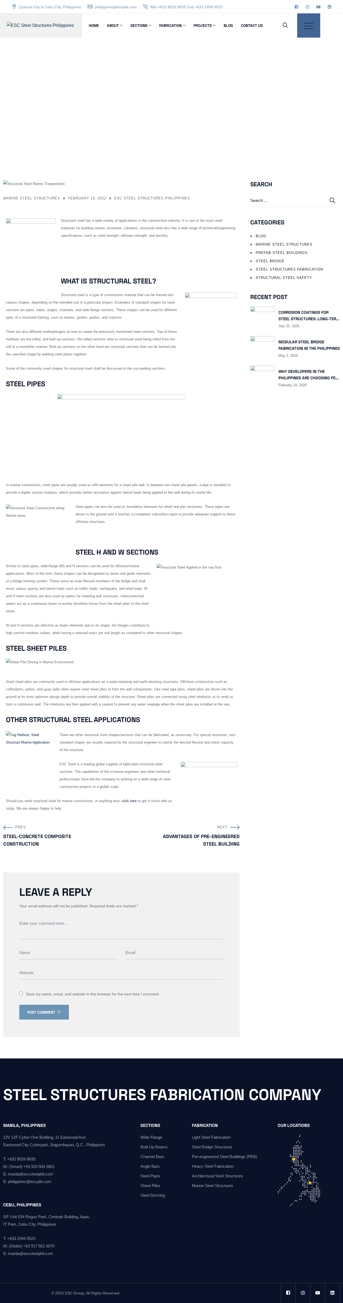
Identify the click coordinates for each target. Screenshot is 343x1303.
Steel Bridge (270, 261)
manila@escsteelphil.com (30, 1174)
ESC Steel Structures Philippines (152, 198)
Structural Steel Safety (284, 278)
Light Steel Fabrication (211, 1137)
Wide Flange (151, 1137)
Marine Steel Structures (31, 198)
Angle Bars (150, 1166)
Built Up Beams (154, 1147)
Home (94, 25)
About (113, 25)
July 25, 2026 (288, 326)
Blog (228, 25)
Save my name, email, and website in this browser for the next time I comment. (93, 994)
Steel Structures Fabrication (289, 269)
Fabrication (170, 25)
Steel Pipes (150, 1176)
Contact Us (252, 25)
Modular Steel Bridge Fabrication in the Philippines (309, 345)
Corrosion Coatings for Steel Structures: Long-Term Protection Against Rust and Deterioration (309, 316)
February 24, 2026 (292, 385)
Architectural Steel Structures (217, 1176)
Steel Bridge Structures (212, 1147)
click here (129, 801)
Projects (202, 25)
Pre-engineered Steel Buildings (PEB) (224, 1156)
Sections (139, 25)
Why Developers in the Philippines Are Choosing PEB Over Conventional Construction (308, 375)
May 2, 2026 (288, 356)
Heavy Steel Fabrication (213, 1166)
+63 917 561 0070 (38, 1246)
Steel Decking (152, 1195)
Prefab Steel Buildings (282, 253)
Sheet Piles (150, 1185)
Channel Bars (152, 1156)
